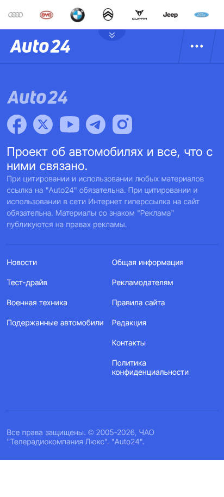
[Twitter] (43, 124)
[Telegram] (95, 124)
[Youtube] (69, 124)
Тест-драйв (27, 282)
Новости (22, 262)
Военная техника (37, 302)
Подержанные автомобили (55, 323)
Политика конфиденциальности (150, 367)
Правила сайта (138, 302)
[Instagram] (122, 124)
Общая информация (148, 262)
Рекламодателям (142, 282)
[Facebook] (17, 124)
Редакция (129, 323)
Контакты (129, 343)
